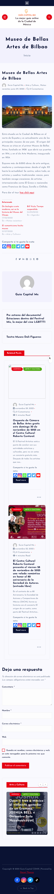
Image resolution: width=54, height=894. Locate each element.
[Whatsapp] (14, 246)
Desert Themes (27, 872)
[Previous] (40, 784)
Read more (21, 480)
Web (4, 737)
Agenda (17, 369)
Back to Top (28, 888)
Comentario (8, 687)
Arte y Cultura (32, 85)
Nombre (6, 710)
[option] (27, 813)
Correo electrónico (11, 724)
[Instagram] (9, 246)
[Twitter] (23, 246)
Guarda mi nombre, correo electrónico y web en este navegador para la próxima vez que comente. (26, 753)
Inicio (27, 55)
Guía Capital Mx (15, 85)
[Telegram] (18, 246)
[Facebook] (4, 246)
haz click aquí (27, 193)
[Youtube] (27, 246)
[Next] (45, 784)
